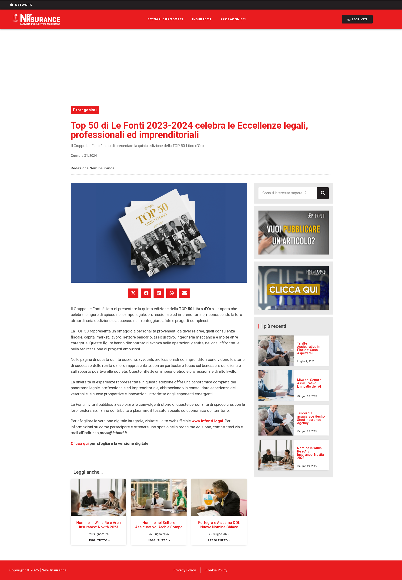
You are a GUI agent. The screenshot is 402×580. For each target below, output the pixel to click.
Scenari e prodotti (165, 19)
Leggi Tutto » (98, 540)
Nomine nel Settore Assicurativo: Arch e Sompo (159, 524)
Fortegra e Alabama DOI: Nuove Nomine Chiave (219, 524)
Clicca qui (80, 443)
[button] (133, 293)
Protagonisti (233, 19)
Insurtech (201, 19)
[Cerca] (323, 193)
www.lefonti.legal (207, 421)
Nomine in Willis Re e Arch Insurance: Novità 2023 (98, 524)
